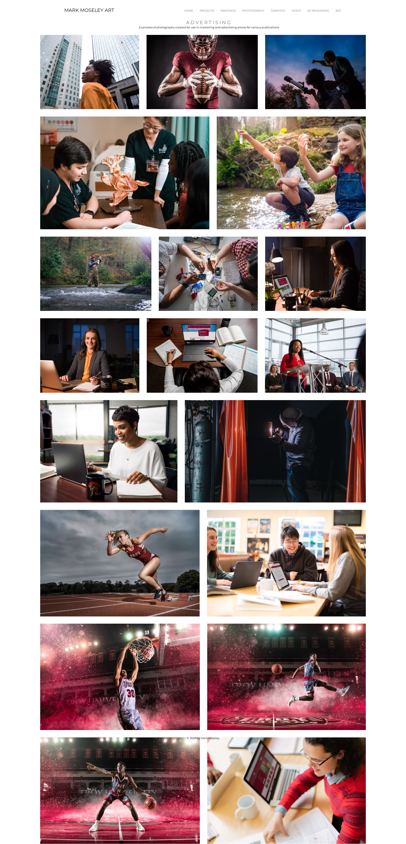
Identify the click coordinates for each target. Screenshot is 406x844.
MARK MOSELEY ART (89, 10)
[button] (206, 10)
